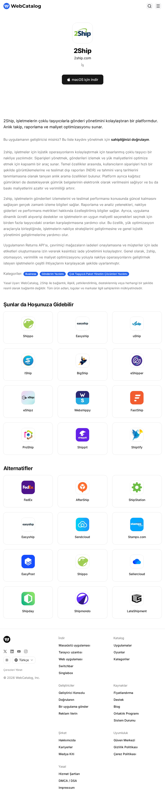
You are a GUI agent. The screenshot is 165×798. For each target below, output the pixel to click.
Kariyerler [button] (66, 747)
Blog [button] (117, 706)
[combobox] (23, 660)
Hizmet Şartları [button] (69, 774)
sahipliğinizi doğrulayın (130, 139)
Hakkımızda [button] (67, 740)
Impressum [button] (67, 787)
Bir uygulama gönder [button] (73, 706)
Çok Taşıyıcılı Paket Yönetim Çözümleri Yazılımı (98, 273)
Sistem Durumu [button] (124, 720)
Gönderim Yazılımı (53, 273)
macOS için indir (85, 79)
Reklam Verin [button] (68, 713)
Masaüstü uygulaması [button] (74, 645)
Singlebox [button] (66, 673)
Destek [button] (119, 699)
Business (30, 273)
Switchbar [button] (66, 666)
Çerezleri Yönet (12, 669)
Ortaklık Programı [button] (126, 713)
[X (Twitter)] (5, 651)
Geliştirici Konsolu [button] (72, 693)
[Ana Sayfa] (22, 6)
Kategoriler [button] (122, 659)
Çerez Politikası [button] (125, 754)
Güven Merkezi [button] (124, 740)
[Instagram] (26, 651)
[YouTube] (19, 651)
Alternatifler (18, 468)
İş (82, 65)
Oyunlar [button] (119, 652)
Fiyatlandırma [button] (123, 693)
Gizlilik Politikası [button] (126, 747)
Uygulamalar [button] (123, 645)
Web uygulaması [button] (70, 659)
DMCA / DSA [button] (68, 780)
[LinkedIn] (12, 651)
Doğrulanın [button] (66, 699)
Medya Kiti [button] (66, 754)
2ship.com (82, 58)
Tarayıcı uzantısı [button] (70, 652)
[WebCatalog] (6, 639)
